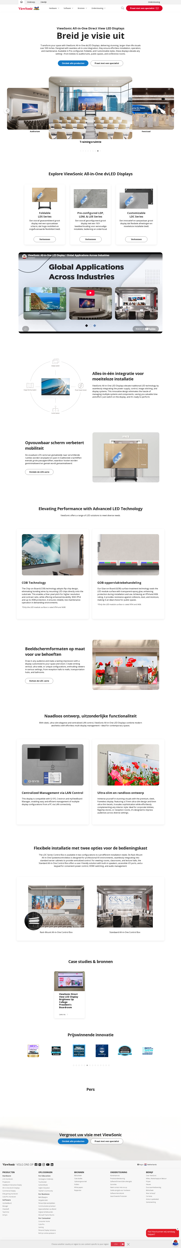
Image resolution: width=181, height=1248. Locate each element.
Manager (5, 1206)
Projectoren (6, 1182)
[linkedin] (53, 1165)
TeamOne (5, 1212)
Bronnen (81, 8)
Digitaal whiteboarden (45, 1212)
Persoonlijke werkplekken (46, 1203)
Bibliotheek (78, 1176)
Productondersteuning (117, 1178)
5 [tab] (90, 151)
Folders (76, 1184)
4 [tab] (88, 151)
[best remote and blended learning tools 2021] (56, 1050)
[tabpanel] (90, 110)
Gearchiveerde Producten (118, 1196)
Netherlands (152, 1164)
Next (174, 110)
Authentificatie (43, 1185)
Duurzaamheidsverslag (153, 1187)
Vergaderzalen (43, 1200)
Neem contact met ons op (118, 1187)
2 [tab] (83, 151)
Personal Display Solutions (47, 1230)
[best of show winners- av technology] (124, 1050)
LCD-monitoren (7, 1179)
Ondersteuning (154, 2)
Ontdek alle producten (73, 63)
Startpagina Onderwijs (45, 1179)
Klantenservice (115, 1176)
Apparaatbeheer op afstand (47, 1209)
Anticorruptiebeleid (152, 1199)
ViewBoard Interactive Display (12, 1185)
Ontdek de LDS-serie (39, 472)
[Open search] (123, 8)
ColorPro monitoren (9, 1197)
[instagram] (44, 1165)
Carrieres (149, 1196)
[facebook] (37, 1165)
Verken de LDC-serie (39, 681)
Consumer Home (44, 1221)
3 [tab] (85, 151)
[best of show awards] (147, 1050)
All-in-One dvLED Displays (11, 1188)
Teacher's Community (45, 1191)
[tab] (73, 1065)
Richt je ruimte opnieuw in (47, 1233)
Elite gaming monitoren (10, 1194)
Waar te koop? (150, 1193)
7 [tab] (95, 151)
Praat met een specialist (142, 8)
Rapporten (77, 1190)
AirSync (4, 1215)
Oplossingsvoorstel (80, 1181)
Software (67, 8)
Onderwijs (31, 2)
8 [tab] (98, 151)
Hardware (53, 8)
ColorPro (41, 1224)
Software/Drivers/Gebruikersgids (121, 1181)
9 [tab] (100, 151)
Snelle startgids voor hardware (120, 1190)
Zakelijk (44, 2)
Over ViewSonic (151, 1176)
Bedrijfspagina (43, 1197)
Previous (7, 110)
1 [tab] (80, 151)
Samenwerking (151, 1202)
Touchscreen (42, 1182)
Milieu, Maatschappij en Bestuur (156, 1178)
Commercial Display (9, 1191)
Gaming (41, 1227)
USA (115, 1244)
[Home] (21, 2)
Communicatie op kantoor (47, 1206)
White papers (78, 1187)
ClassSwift (5, 1209)
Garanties (113, 1184)
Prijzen (148, 1181)
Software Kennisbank (117, 1193)
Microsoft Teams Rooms (46, 1215)
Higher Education (44, 1188)
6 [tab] (93, 151)
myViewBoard (7, 1203)
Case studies (78, 1178)
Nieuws (148, 1184)
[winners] (33, 1050)
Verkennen (44, 239)
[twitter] (40, 1165)
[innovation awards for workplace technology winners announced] (79, 1050)
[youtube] (48, 1165)
